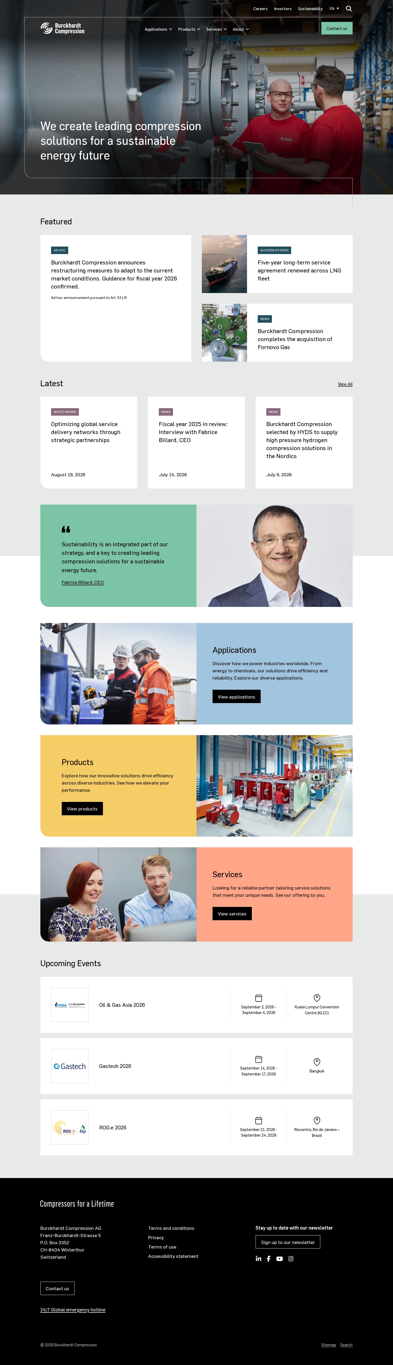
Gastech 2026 (115, 1066)
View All (345, 384)
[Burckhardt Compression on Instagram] (291, 1260)
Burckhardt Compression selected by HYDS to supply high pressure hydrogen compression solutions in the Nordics (302, 440)
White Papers (65, 412)
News (264, 319)
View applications (236, 696)
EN (332, 8)
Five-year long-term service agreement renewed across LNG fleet (299, 270)
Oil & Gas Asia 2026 (122, 1004)
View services (232, 913)
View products (82, 808)
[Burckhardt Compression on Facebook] (269, 1260)
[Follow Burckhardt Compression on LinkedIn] (258, 1260)
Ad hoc (60, 250)
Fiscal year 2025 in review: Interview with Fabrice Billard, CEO (193, 432)
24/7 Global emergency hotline (72, 1309)
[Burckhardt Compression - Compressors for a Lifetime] (62, 28)
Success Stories (274, 250)
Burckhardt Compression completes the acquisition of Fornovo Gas (295, 339)
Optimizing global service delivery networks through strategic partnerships (85, 432)
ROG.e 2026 (112, 1127)
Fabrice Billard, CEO (83, 582)
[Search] (349, 8)
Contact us (337, 28)
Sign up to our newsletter (288, 1242)
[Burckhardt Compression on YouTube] (279, 1260)
